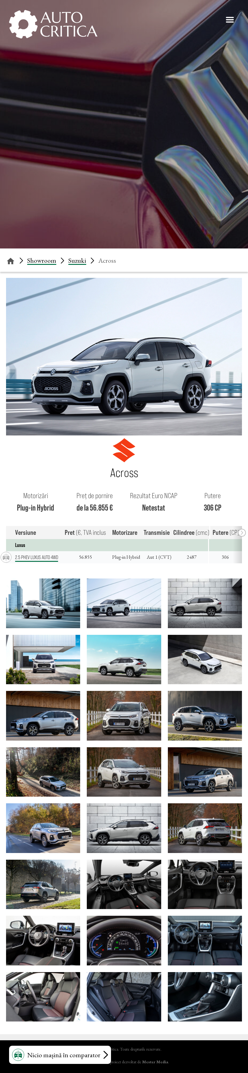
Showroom (41, 260)
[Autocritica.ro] (53, 24)
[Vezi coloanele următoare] (242, 533)
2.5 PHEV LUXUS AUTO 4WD (36, 557)
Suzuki (77, 260)
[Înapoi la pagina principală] (10, 260)
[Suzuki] (124, 460)
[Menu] (230, 20)
